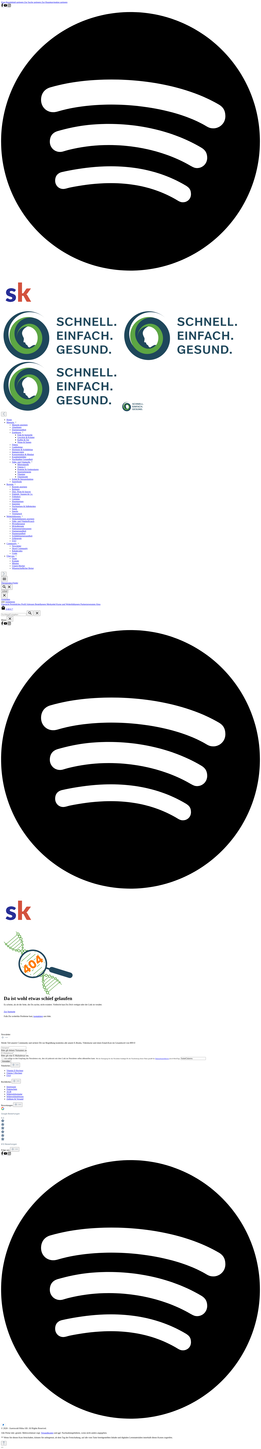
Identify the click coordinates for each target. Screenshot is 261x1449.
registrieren (10, 602)
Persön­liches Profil (18, 604)
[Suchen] (30, 613)
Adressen (30, 604)
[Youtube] (6, 6)
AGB (9, 1091)
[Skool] (18, 309)
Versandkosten (47, 1433)
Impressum (11, 1087)
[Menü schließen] (4, 595)
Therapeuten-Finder (9, 583)
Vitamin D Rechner (15, 1070)
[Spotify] (130, 274)
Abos (98, 604)
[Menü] (4, 579)
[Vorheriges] (4, 414)
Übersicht (5, 604)
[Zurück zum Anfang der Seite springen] (4, 1443)
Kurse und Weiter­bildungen (68, 604)
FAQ (9, 1075)
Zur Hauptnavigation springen (54, 2)
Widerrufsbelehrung (15, 1096)
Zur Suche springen (33, 2)
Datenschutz (12, 1089)
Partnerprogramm (88, 604)
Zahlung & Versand (15, 1099)
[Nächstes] (4, 574)
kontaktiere (38, 1016)
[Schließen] (2, 1447)
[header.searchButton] (7, 587)
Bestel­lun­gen (41, 604)
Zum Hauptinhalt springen (12, 2)
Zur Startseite (9, 1011)
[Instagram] (9, 6)
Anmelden (5, 599)
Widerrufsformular (14, 1094)
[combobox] (13, 614)
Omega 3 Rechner (14, 1073)
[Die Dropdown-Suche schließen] (37, 613)
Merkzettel (51, 604)
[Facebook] (2, 6)
